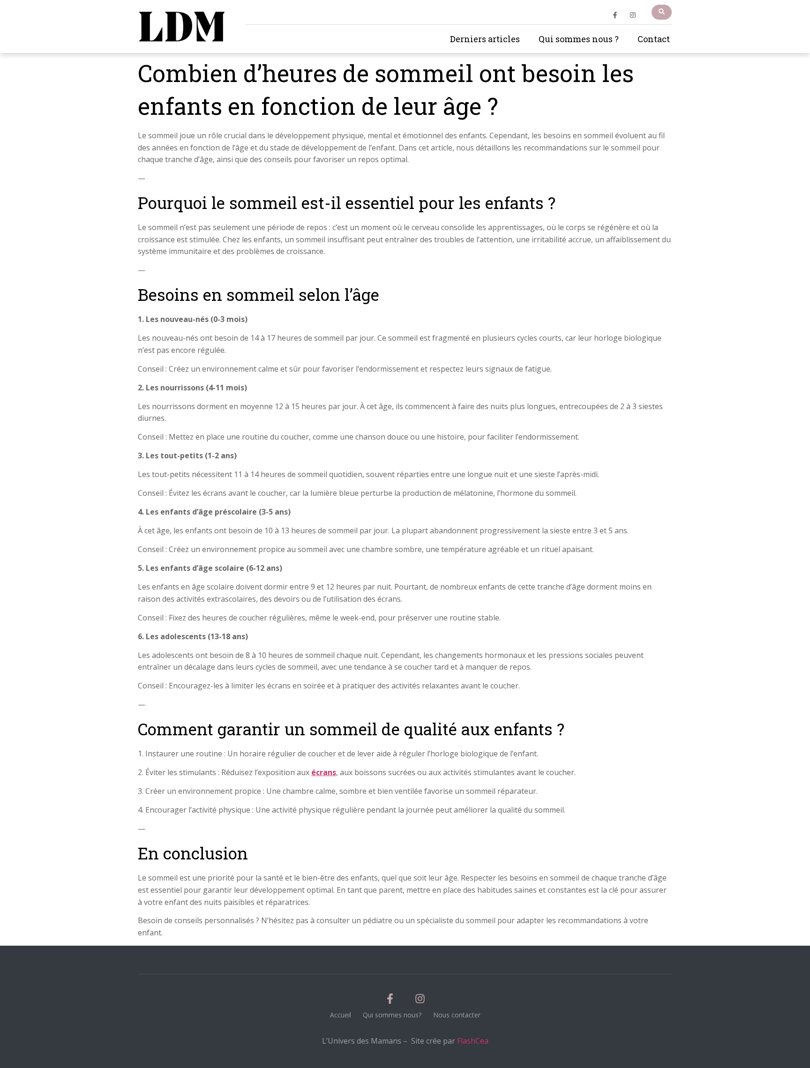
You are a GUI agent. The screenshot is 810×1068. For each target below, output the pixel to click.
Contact (654, 39)
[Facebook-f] (615, 15)
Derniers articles (485, 39)
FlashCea (472, 1041)
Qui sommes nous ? (579, 39)
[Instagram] (632, 15)
